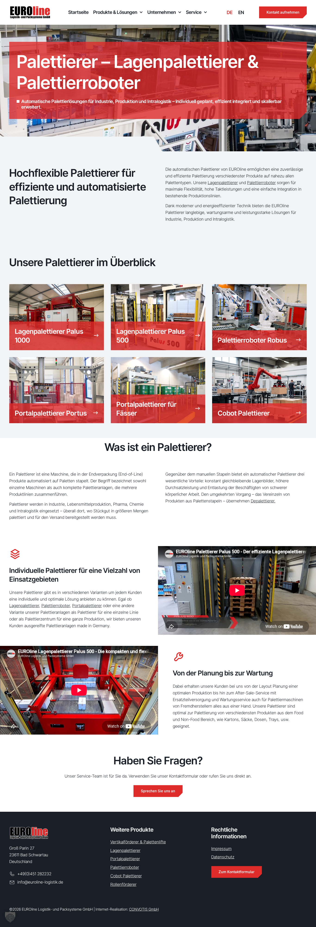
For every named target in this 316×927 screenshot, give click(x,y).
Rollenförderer (123, 884)
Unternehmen (161, 12)
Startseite (78, 12)
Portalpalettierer (87, 605)
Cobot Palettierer (126, 875)
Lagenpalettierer (223, 182)
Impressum (221, 848)
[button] (10, 917)
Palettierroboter (261, 182)
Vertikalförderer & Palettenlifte (138, 841)
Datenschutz (222, 856)
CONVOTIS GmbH (144, 909)
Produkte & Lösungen (115, 12)
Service (193, 12)
